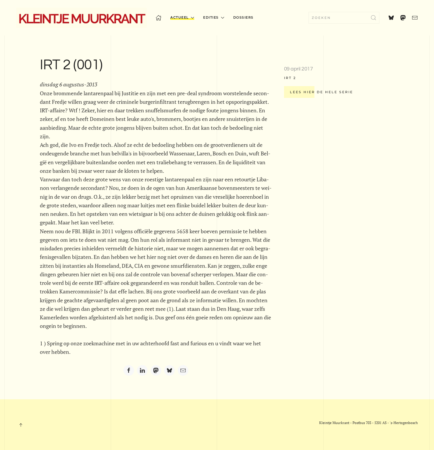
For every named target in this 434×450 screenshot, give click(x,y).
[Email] (183, 370)
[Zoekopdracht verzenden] (373, 18)
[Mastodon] (156, 370)
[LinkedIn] (142, 370)
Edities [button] (211, 17)
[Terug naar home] (81, 17)
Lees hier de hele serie (321, 92)
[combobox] (344, 18)
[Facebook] (128, 370)
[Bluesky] (169, 370)
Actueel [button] (179, 17)
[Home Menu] (158, 17)
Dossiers (243, 17)
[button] (20, 425)
